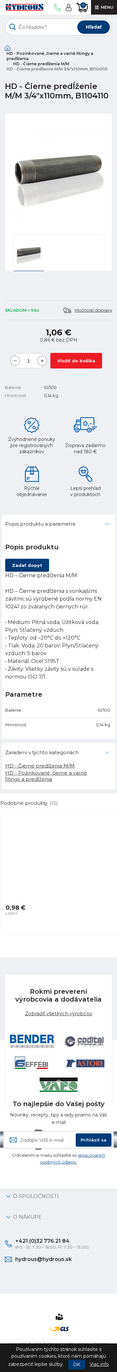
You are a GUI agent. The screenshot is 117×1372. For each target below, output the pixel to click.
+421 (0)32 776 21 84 (42, 1241)
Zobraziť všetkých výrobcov (58, 1013)
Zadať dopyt (27, 565)
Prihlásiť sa (94, 1139)
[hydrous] (24, 7)
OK (76, 1364)
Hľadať (94, 27)
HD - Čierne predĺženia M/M (41, 63)
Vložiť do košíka (76, 360)
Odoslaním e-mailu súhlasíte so (58, 1159)
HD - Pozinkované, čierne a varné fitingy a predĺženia (49, 56)
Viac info (99, 1364)
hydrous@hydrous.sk (43, 1259)
